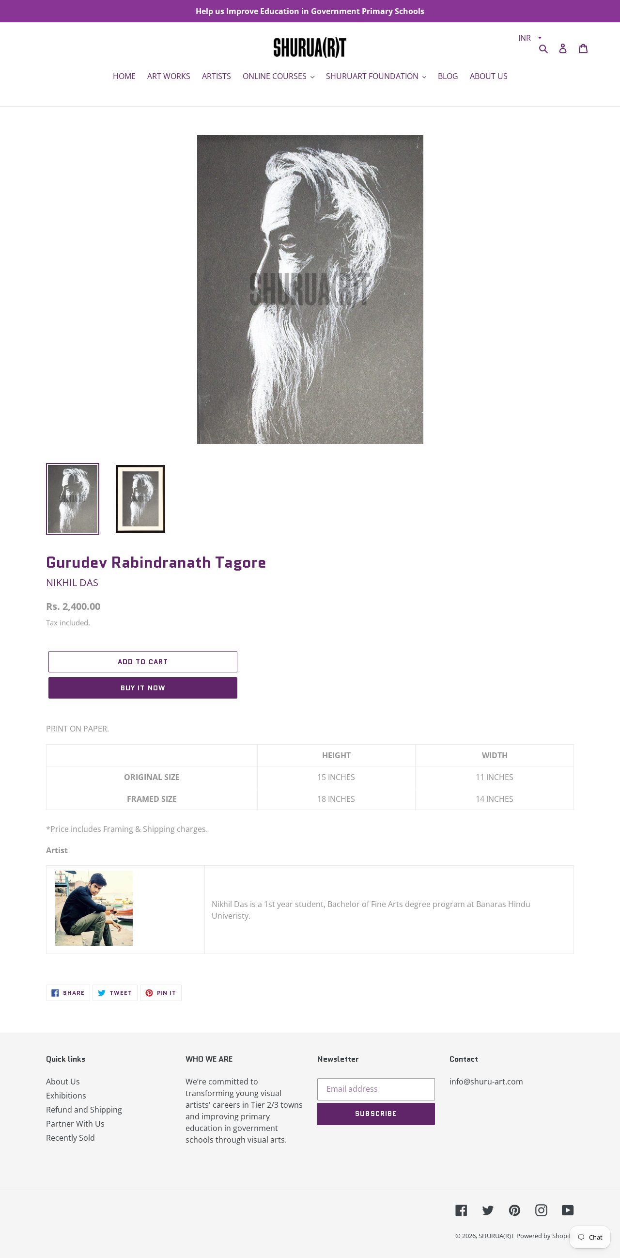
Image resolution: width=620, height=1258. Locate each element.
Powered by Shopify (545, 1235)
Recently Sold (70, 1137)
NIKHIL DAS (72, 582)
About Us (63, 1081)
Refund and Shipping (84, 1109)
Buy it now (143, 688)
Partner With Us (75, 1123)
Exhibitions (66, 1095)
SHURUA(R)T (496, 1235)
